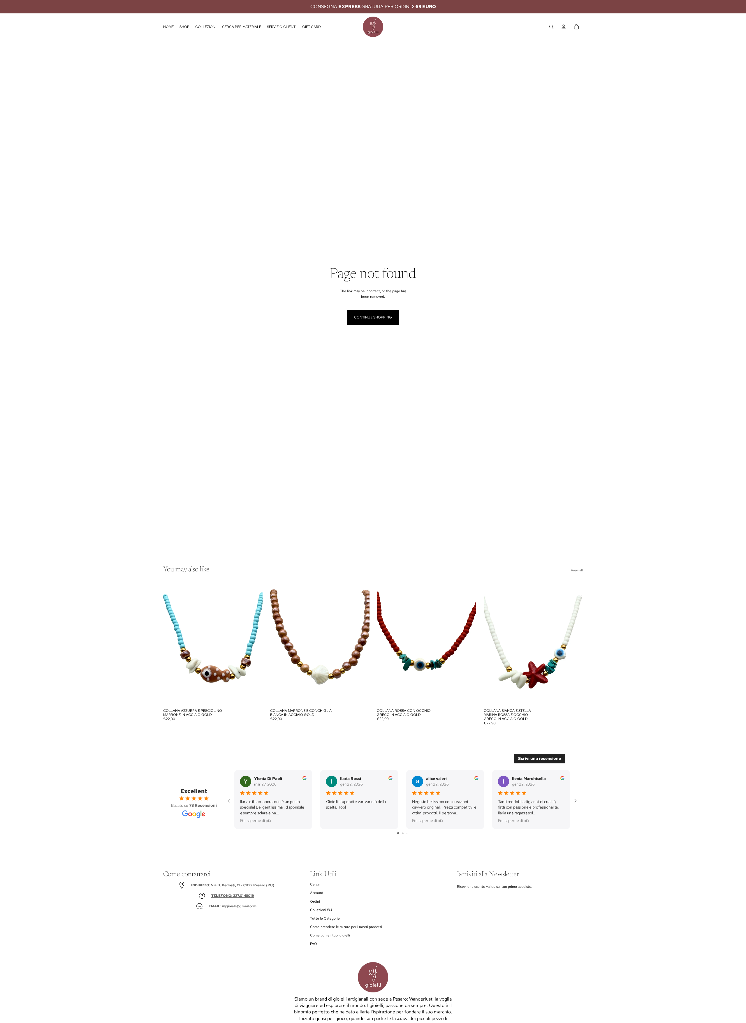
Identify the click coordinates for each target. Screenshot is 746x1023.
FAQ (313, 943)
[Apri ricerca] (551, 26)
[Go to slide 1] (398, 833)
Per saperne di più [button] (255, 820)
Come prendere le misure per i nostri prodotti (346, 927)
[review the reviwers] (304, 778)
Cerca (314, 884)
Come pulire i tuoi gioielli (330, 935)
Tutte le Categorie (325, 918)
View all (577, 570)
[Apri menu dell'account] (563, 26)
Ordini (315, 901)
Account (316, 892)
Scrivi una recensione (539, 758)
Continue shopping (373, 317)
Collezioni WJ (321, 910)
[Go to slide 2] (403, 833)
